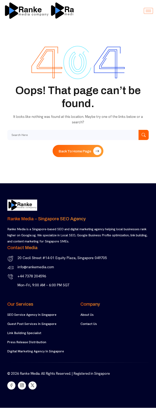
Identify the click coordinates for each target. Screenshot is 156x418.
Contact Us (88, 324)
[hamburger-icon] (148, 11)
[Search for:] (78, 135)
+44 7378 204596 (31, 276)
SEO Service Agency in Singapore (31, 315)
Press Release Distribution (26, 342)
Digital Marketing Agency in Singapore (35, 351)
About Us (87, 315)
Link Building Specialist (24, 333)
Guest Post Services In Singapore (31, 324)
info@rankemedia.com (35, 267)
